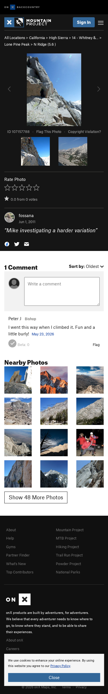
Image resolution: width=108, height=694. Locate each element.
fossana (26, 215)
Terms (66, 687)
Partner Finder (18, 555)
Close (54, 677)
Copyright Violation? (84, 131)
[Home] (30, 22)
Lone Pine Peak (17, 44)
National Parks (68, 572)
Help (10, 538)
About (11, 529)
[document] (54, 670)
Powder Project (68, 563)
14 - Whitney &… (85, 37)
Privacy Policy (60, 666)
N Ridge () (45, 44)
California (37, 37)
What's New (16, 563)
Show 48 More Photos (36, 497)
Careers (12, 648)
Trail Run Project (69, 555)
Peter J (14, 318)
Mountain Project (70, 529)
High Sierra (58, 37)
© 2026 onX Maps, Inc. (39, 687)
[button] (7, 243)
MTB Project (66, 538)
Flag (96, 344)
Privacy (81, 687)
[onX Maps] (18, 604)
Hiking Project (67, 546)
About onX (14, 640)
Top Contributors (19, 572)
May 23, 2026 (43, 334)
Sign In (84, 22)
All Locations (14, 37)
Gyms (11, 546)
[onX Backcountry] (22, 7)
